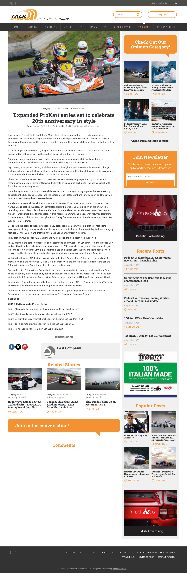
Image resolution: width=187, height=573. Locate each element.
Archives (116, 552)
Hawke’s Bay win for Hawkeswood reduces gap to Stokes (136, 474)
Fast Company (79, 108)
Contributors (70, 552)
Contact (93, 552)
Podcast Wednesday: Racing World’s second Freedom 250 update (162, 87)
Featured (31, 26)
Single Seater (122, 26)
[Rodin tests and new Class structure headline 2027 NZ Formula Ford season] (163, 422)
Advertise (128, 552)
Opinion (68, 26)
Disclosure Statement (146, 552)
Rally (93, 26)
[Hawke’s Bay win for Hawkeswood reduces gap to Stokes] (136, 458)
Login (174, 3)
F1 (105, 26)
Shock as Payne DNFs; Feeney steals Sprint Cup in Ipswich (163, 474)
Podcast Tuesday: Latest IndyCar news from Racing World (135, 126)
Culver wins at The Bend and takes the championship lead (147, 279)
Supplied (22, 397)
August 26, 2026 (131, 265)
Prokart (69, 337)
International (166, 26)
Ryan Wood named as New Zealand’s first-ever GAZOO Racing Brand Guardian (24, 404)
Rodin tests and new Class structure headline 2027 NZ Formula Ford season (163, 437)
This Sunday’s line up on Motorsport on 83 (100, 403)
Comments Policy (146, 557)
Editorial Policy (167, 552)
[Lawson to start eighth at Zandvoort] (136, 422)
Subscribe (104, 552)
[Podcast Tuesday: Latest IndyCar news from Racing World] (136, 110)
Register (162, 14)
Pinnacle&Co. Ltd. (120, 569)
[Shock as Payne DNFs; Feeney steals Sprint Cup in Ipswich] (163, 458)
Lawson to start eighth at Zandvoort (136, 436)
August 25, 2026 (131, 340)
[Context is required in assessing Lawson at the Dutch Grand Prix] (163, 110)
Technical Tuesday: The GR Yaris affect (148, 335)
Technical (50, 26)
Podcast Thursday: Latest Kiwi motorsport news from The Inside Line (62, 404)
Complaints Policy (166, 557)
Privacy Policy (128, 557)
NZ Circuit (144, 26)
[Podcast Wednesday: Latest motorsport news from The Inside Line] (136, 71)
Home (15, 26)
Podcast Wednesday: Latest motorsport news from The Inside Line (135, 87)
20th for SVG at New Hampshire (143, 318)
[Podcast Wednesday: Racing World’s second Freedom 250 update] (163, 71)
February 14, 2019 (40, 126)
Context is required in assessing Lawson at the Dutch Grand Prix (163, 126)
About (82, 552)
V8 (81, 26)
